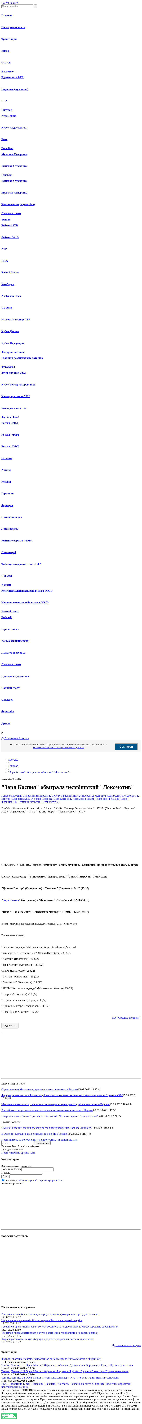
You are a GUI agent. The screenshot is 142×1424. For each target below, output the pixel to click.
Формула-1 (8, 366)
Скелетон (7, 699)
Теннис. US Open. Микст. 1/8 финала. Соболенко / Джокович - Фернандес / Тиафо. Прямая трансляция (72, 1365)
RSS (3, 1383)
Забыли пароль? (27, 1180)
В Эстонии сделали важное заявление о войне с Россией (34, 1133)
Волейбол (7, 148)
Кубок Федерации (12, 343)
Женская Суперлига (14, 165)
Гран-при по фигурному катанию (22, 357)
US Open (6, 307)
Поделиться (10, 1025)
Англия (6, 469)
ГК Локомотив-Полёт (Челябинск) (89, 798)
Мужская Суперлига (14, 154)
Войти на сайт (9, 2)
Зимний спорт (10, 611)
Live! (16, 417)
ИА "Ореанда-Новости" (126, 1017)
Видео (5, 50)
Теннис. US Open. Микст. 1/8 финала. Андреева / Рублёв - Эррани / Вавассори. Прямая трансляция (69, 1371)
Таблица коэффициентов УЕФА (21, 564)
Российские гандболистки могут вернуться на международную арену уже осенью (49, 1314)
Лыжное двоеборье (13, 652)
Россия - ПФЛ (10, 446)
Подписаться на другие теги (18, 1152)
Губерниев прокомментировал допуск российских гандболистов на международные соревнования (59, 1326)
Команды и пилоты (13, 408)
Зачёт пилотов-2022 (13, 372)
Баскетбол (7, 71)
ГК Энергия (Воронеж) (40, 798)
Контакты (63, 1383)
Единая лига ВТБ (12, 77)
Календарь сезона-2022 (15, 396)
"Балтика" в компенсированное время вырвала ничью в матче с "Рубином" (56, 1358)
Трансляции (9, 39)
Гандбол (6, 174)
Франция (7, 505)
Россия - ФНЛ (10, 434)
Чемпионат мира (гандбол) (18, 204)
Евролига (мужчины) (14, 89)
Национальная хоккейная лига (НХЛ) (24, 602)
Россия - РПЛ (9, 422)
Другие (5, 723)
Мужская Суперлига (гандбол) (29, 795)
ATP (4, 248)
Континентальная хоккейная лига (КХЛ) (26, 590)
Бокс (4, 139)
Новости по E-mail (19, 1383)
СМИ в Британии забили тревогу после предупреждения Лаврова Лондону (46, 1127)
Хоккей (6, 584)
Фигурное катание (12, 352)
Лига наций (8, 552)
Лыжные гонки (11, 213)
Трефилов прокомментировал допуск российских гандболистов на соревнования (49, 1332)
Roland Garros (10, 272)
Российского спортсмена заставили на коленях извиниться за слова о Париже (47, 1110)
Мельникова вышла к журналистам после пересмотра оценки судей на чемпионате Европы (55, 1104)
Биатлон (6, 109)
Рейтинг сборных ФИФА (17, 540)
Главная (6, 15)
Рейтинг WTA (10, 237)
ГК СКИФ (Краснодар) (61, 795)
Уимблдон (7, 284)
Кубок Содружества (13, 127)
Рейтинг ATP (9, 225)
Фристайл (7, 711)
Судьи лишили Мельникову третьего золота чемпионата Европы (39, 1089)
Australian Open (11, 296)
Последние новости (13, 27)
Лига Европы (10, 528)
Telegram (37, 1383)
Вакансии (50, 1383)
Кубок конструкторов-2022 (18, 384)
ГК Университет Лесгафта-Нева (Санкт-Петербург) (105, 795)
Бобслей (6, 617)
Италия (6, 481)
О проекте (98, 1383)
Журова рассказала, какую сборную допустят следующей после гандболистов (47, 1339)
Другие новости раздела (126, 1345)
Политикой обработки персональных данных (58, 747)
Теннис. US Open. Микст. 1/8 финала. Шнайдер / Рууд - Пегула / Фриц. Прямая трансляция (65, 1377)
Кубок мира (8, 115)
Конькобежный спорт (14, 640)
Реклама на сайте (81, 1383)
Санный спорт (10, 687)
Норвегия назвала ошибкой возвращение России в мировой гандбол (41, 1320)
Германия (7, 493)
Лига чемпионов (11, 517)
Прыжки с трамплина (15, 676)
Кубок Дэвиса (10, 331)
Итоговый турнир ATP (15, 319)
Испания (6, 458)
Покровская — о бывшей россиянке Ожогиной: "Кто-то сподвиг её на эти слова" (49, 1116)
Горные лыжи (10, 629)
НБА (4, 100)
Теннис (5, 219)
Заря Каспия (61, 798)
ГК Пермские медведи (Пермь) (31, 801)
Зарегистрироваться (50, 1180)
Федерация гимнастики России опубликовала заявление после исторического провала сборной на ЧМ (62, 1095)
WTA (4, 260)
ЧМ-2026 (6, 575)
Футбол (6, 417)
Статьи (6, 62)
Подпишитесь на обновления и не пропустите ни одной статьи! (39, 1139)
